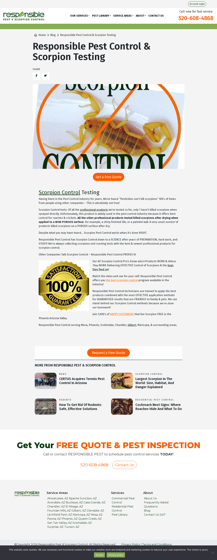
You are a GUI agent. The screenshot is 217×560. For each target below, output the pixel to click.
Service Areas (122, 15)
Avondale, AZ (56, 502)
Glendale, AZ (95, 510)
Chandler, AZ (56, 506)
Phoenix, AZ (70, 518)
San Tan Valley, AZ (59, 522)
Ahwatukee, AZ (57, 498)
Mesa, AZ (97, 514)
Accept (99, 555)
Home (42, 35)
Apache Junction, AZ (83, 498)
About (140, 15)
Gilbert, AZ (79, 510)
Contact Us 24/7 (154, 514)
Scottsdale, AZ (82, 522)
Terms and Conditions (157, 544)
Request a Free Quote (108, 353)
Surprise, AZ (55, 526)
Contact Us (156, 15)
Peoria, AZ (54, 518)
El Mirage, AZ (74, 506)
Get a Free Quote (108, 177)
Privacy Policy (130, 544)
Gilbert (132, 325)
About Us (150, 498)
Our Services (79, 15)
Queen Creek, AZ (90, 518)
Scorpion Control (59, 192)
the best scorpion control (122, 280)
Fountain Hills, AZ (59, 510)
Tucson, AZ (71, 526)
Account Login (197, 4)
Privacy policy (115, 555)
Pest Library (100, 15)
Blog (53, 35)
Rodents (65, 399)
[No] (212, 552)
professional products (94, 209)
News (63, 374)
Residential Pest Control (154, 399)
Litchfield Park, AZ (59, 514)
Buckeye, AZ (74, 502)
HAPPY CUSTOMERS (122, 314)
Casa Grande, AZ (94, 502)
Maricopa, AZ (81, 514)
